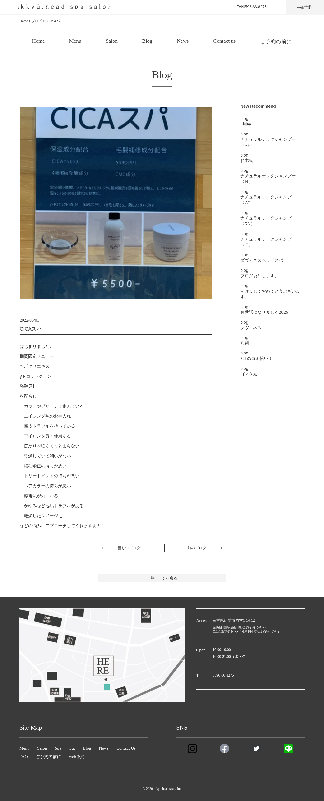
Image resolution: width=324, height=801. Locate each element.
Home (38, 41)
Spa (58, 748)
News (183, 41)
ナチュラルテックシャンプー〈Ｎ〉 (268, 176)
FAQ (23, 756)
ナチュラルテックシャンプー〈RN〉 (268, 218)
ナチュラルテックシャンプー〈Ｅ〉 (268, 239)
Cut (72, 748)
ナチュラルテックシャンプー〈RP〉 (268, 139)
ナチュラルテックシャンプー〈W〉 (268, 197)
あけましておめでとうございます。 (270, 291)
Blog (147, 41)
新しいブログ (129, 548)
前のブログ (196, 548)
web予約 (77, 756)
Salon (112, 41)
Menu (75, 41)
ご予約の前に (276, 41)
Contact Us (126, 748)
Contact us (224, 41)
